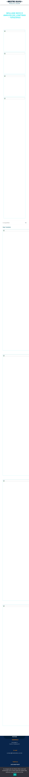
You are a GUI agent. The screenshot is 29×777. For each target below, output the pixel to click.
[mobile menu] (26, 2)
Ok (15, 774)
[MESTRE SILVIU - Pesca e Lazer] (14, 2)
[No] (27, 772)
